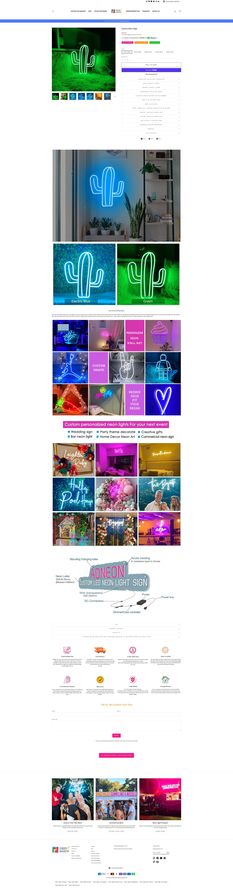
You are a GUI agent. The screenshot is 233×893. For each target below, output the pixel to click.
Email (119, 711)
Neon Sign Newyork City (115, 882)
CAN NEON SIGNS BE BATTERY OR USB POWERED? (151, 95)
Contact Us (156, 11)
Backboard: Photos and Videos (151, 91)
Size (123, 49)
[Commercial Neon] (116, 799)
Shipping (129, 34)
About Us (74, 851)
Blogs (73, 853)
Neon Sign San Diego (161, 882)
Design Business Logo (133, 11)
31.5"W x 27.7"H (169, 52)
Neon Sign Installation (96, 860)
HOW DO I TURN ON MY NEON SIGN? (151, 112)
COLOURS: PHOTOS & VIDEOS (151, 87)
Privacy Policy (122, 741)
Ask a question (151, 133)
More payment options (151, 74)
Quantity (125, 56)
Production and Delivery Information (151, 79)
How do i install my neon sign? (151, 116)
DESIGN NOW (73, 831)
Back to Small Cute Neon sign (118, 755)
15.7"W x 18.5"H (127, 52)
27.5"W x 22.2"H (159, 52)
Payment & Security (116, 628)
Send (116, 735)
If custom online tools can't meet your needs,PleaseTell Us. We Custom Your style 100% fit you (116, 636)
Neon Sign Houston (85, 882)
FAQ (116, 624)
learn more (160, 831)
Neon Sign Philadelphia (131, 882)
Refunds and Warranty (76, 858)
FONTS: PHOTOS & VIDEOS (151, 83)
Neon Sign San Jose (61, 885)
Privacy (93, 851)
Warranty (151, 128)
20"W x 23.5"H (137, 52)
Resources (146, 11)
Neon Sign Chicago (60, 882)
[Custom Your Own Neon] (73, 799)
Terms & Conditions (76, 855)
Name (53, 711)
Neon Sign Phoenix (74, 885)
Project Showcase (95, 855)
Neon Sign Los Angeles (99, 882)
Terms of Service (131, 741)
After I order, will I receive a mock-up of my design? (151, 108)
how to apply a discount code (151, 120)
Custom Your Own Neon (78, 11)
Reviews (93, 846)
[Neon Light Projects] (160, 799)
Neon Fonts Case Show (96, 862)
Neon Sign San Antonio (146, 882)
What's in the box (151, 104)
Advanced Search (75, 846)
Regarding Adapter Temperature (151, 124)
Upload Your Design (100, 11)
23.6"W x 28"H (148, 52)
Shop (89, 11)
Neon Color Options (95, 858)
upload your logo (116, 831)
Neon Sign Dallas (73, 882)
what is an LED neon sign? (151, 99)
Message (55, 719)
